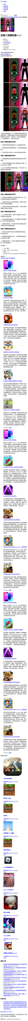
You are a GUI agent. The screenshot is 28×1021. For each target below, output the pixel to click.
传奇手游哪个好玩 (21, 1007)
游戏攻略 (5, 6)
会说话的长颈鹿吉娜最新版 (10, 381)
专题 (4, 11)
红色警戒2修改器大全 (8, 1002)
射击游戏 (17, 574)
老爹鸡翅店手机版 (8, 324)
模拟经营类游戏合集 (20, 1002)
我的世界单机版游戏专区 (18, 1003)
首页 (4, 4)
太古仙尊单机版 (7, 496)
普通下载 (7, 54)
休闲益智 (16, 17)
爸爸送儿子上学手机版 (9, 410)
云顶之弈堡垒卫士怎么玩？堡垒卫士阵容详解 (14, 984)
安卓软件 (5, 9)
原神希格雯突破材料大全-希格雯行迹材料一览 (15, 974)
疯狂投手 (5, 297)
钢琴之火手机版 (7, 270)
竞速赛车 (21, 467)
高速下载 (3, 54)
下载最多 (3, 258)
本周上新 (7, 258)
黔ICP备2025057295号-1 (6, 1011)
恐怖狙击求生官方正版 (9, 574)
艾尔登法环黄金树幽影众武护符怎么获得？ (14, 987)
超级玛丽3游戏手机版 (8, 352)
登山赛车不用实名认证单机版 (10, 467)
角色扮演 (14, 496)
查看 (10, 286)
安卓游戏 (5, 7)
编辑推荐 (12, 258)
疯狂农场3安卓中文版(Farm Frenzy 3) (12, 547)
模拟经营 (24, 547)
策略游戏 (17, 519)
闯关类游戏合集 (12, 1007)
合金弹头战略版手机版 (9, 519)
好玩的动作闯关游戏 (16, 1005)
